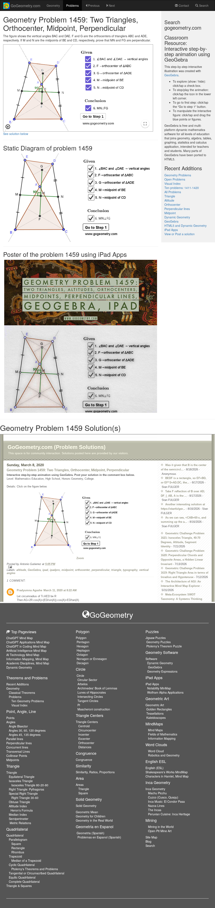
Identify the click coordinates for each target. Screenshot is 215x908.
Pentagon (83, 642)
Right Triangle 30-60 (24, 798)
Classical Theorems (22, 692)
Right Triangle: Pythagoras (26, 789)
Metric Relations (20, 823)
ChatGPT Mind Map (19, 638)
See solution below (15, 134)
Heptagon (83, 650)
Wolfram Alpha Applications (165, 692)
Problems (72, 5)
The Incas (154, 810)
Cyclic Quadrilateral (22, 865)
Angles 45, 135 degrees (25, 734)
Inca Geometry (155, 789)
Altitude (169, 200)
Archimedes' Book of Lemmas (97, 688)
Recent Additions (17, 684)
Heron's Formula (21, 810)
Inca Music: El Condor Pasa (166, 801)
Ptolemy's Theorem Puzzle (164, 646)
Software (151, 659)
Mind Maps (155, 730)
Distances (84, 747)
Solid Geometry (86, 806)
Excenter (84, 738)
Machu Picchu (157, 793)
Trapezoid (15, 856)
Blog (148, 841)
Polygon (81, 638)
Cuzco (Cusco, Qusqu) (163, 797)
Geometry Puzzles (158, 642)
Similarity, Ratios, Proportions (95, 772)
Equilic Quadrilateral (22, 877)
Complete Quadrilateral (24, 881)
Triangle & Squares (19, 886)
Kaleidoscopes (156, 717)
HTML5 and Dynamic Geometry (185, 225)
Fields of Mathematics (162, 734)
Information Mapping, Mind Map (27, 659)
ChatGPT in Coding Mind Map (26, 646)
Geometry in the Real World (94, 820)
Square (16, 844)
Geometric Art (155, 705)
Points (10, 718)
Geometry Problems (177, 175)
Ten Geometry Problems (27, 701)
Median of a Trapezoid (26, 860)
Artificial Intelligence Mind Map (26, 650)
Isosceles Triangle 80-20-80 (29, 785)
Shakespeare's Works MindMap (167, 772)
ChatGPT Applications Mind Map (28, 642)
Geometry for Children (90, 816)
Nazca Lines (156, 806)
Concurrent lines (17, 747)
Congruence (84, 760)
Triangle (169, 196)
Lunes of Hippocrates (91, 692)
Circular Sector (87, 680)
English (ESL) (155, 768)
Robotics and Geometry (164, 755)
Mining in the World (161, 827)
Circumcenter (87, 730)
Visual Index (172, 183)
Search (203, 5)
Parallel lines (14, 739)
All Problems (172, 192)
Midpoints (12, 760)
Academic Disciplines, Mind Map (27, 663)
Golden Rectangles (159, 709)
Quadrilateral (15, 835)
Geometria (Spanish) (90, 833)
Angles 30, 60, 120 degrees (27, 730)
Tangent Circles (87, 701)
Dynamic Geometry (177, 217)
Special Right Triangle (23, 793)
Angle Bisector (18, 726)
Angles (10, 722)
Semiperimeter (18, 819)
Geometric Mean (87, 812)
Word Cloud (156, 751)
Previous (94, 5)
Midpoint (170, 213)
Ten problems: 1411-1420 (181, 188)
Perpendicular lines (177, 209)
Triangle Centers (87, 722)
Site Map (151, 837)
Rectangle (18, 848)
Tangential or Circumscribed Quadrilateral (36, 873)
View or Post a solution (179, 234)
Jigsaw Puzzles (156, 638)
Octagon (82, 654)
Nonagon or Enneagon (92, 659)
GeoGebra (171, 75)
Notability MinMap (159, 688)
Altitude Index (18, 806)
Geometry (53, 5)
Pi (78, 705)
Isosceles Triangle (21, 781)
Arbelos (82, 684)
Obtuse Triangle (19, 802)
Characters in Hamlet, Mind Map (167, 776)
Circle (80, 675)
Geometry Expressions (162, 671)
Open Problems (174, 179)
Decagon (83, 663)
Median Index (18, 814)
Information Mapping (162, 738)
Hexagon (83, 646)
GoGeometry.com (25, 5)
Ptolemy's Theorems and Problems (34, 869)
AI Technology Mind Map (22, 655)
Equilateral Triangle (21, 777)
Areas (80, 785)
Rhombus (17, 852)
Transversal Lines (18, 751)
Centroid (84, 726)
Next (112, 5)
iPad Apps (171, 230)
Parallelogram (18, 839)
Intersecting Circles (90, 696)
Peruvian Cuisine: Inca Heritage (169, 814)
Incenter (83, 734)
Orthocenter (172, 204)
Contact (183, 5)
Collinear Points (16, 756)
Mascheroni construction (93, 709)
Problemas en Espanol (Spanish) (99, 837)
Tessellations (155, 713)
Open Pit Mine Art (160, 831)
